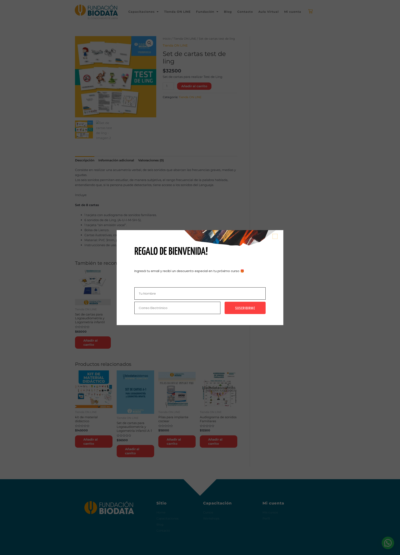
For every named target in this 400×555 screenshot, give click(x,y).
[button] (275, 236)
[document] (200, 277)
